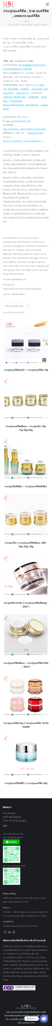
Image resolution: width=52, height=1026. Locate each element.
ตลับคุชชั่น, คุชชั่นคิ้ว (18, 89)
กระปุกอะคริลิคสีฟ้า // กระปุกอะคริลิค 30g (26, 783)
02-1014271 (21, 820)
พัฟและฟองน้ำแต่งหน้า (13, 105)
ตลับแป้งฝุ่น (37, 89)
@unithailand (35, 133)
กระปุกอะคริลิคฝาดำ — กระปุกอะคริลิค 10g (26, 370)
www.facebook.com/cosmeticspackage (24, 129)
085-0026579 (15, 816)
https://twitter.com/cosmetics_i (23, 141)
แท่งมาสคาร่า (22, 93)
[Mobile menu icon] (47, 4)
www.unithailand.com (18, 121)
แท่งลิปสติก (33, 97)
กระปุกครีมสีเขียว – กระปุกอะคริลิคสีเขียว (26, 486)
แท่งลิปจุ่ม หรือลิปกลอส (14, 97)
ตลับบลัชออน (32, 105)
